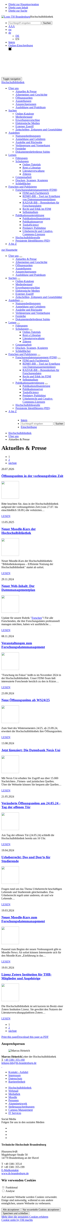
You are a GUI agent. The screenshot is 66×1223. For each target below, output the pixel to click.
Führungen (21, 158)
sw (10, 29)
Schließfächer (23, 183)
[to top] (1, 1066)
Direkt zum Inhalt (18, 7)
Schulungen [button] (22, 161)
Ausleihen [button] (14, 132)
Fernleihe (20, 148)
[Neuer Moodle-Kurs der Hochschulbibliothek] (10, 554)
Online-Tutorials (32, 164)
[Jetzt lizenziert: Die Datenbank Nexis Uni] (10, 772)
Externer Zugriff (24, 126)
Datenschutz (15, 1078)
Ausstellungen (23, 100)
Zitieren (27, 173)
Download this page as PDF (33, 1036)
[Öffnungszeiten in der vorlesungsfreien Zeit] (10, 497)
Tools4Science (31, 224)
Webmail (13, 1090)
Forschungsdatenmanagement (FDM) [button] (36, 189)
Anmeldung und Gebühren (30, 139)
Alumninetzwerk (17, 1103)
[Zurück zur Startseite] (15, 16)
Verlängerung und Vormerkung (32, 145)
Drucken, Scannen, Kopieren (31, 180)
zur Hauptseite (9, 249)
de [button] (9, 32)
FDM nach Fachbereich (36, 193)
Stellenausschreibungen (21, 1106)
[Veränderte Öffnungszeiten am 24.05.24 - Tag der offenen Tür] (10, 829)
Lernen (12, 322)
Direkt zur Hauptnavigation (23, 4)
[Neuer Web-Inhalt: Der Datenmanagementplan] (10, 611)
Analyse (10, 1190)
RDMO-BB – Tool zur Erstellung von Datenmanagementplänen (41, 198)
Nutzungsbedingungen (28, 135)
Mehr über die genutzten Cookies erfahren (24, 1216)
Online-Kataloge (24, 113)
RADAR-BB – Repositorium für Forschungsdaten (41, 204)
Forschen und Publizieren (22, 354)
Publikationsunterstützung (29, 382)
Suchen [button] (12, 110)
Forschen (37, 617)
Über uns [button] (13, 88)
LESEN (5, 516)
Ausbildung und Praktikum (30, 107)
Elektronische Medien (27, 123)
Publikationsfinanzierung (36, 218)
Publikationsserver (33, 221)
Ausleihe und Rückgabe (28, 142)
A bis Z (12, 243)
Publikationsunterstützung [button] (29, 215)
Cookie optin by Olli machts (17, 1219)
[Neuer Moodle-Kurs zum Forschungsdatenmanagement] (10, 943)
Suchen (12, 278)
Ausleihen (14, 300)
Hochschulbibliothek (12, 82)
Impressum (14, 1075)
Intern (11, 42)
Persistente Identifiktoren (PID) (32, 240)
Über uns (13, 255)
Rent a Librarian (32, 167)
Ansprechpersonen (25, 104)
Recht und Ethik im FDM (37, 208)
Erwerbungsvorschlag (27, 120)
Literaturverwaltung (34, 170)
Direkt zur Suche (17, 10)
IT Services (14, 1113)
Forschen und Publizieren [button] (22, 186)
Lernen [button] (12, 154)
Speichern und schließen (15, 1213)
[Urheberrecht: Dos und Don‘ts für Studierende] (10, 882)
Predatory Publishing (34, 227)
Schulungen (22, 328)
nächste (12, 463)
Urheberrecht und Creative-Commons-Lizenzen (38, 233)
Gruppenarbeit (23, 177)
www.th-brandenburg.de (15, 1173)
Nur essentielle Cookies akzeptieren (41, 1209)
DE (17, 35)
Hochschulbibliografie (27, 237)
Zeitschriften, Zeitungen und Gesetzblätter (38, 129)
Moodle (12, 1097)
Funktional (12, 1187)
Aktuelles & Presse (26, 91)
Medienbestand (23, 116)
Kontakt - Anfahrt (18, 1072)
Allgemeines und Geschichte (31, 94)
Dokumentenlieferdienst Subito (32, 151)
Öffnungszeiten (24, 97)
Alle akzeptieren (11, 1209)
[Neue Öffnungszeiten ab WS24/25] (10, 722)
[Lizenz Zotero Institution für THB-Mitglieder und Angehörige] (10, 1000)
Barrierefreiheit (16, 1081)
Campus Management (20, 1109)
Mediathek (14, 1093)
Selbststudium (30, 212)
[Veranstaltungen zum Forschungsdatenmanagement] (10, 668)
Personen (13, 1100)
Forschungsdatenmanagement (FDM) (36, 357)
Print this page (9, 1036)
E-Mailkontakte (10, 1170)
